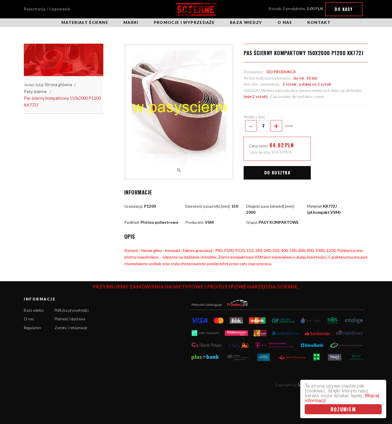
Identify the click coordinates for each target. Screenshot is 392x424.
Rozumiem (343, 409)
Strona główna (58, 84)
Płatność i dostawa (70, 319)
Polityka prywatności (72, 310)
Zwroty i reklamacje (71, 327)
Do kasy (344, 9)
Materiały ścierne (84, 22)
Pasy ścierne (35, 91)
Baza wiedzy (246, 22)
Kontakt (319, 22)
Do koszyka (277, 172)
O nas (284, 22)
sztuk (271, 125)
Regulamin (32, 327)
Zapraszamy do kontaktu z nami (297, 96)
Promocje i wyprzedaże (184, 22)
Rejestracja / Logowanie (47, 9)
